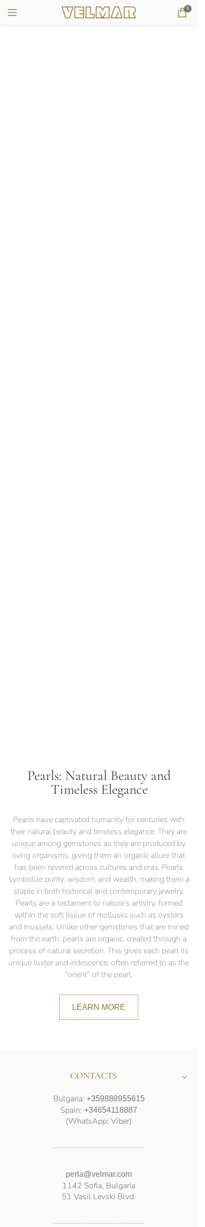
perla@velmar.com (99, 1174)
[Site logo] (99, 11)
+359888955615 (116, 1098)
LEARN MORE (98, 1007)
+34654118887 (110, 1110)
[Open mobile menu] (12, 12)
